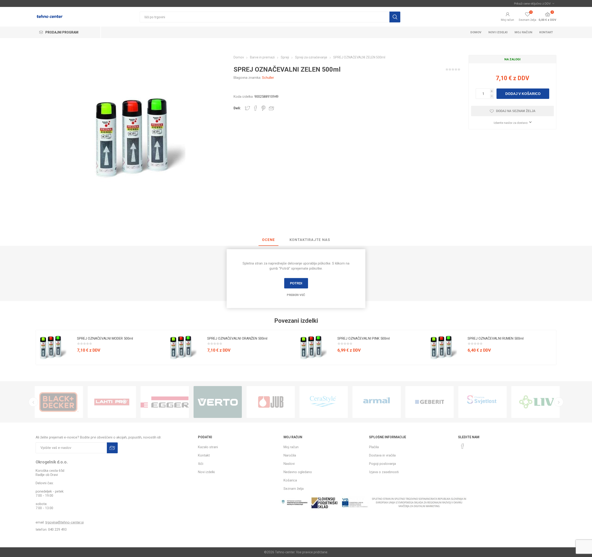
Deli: (237, 108)
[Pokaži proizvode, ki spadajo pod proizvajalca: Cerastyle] (323, 402)
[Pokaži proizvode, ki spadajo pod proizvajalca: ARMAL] (376, 402)
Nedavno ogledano (298, 472)
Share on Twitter (247, 108)
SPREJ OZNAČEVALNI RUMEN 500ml (496, 338)
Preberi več (296, 294)
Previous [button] (33, 402)
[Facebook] (462, 446)
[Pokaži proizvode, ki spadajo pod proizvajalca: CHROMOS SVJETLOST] (482, 402)
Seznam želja (294, 489)
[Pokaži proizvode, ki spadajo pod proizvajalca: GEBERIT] (429, 402)
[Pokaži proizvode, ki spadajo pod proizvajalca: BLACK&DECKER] (59, 402)
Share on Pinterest (263, 108)
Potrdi (296, 283)
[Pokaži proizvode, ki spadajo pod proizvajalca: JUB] (271, 402)
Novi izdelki (498, 32)
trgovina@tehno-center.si (64, 522)
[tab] (268, 240)
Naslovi (289, 464)
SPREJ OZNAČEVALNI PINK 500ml (363, 338)
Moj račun (507, 19)
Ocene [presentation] (268, 240)
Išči (394, 17)
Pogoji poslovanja (382, 464)
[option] (101, 347)
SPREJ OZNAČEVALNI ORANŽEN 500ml (237, 338)
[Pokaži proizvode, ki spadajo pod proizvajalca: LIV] (535, 402)
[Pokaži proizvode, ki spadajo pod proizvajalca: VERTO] (218, 402)
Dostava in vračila (382, 455)
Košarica (290, 480)
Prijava (112, 447)
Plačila (374, 447)
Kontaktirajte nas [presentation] (310, 240)
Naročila (290, 455)
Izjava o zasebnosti (384, 472)
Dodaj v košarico (523, 94)
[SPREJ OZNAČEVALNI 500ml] (53, 347)
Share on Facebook (255, 108)
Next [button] (558, 402)
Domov (475, 32)
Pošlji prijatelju (271, 108)
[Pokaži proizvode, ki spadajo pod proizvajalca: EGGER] (165, 402)
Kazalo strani (208, 447)
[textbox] (264, 17)
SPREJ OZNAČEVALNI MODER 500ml (105, 338)
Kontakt (546, 32)
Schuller (268, 78)
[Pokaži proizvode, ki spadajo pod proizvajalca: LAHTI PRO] (112, 402)
